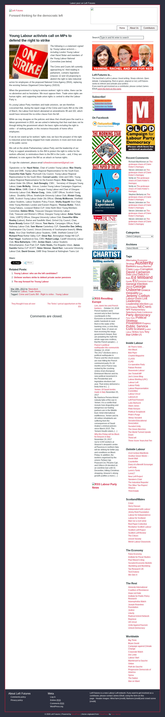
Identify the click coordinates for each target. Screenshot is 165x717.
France (150, 281)
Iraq (140, 293)
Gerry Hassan (134, 506)
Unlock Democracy (136, 628)
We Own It (132, 575)
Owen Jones (133, 406)
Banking (139, 266)
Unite (134, 334)
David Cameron (138, 272)
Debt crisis (131, 274)
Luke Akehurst (134, 403)
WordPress (76, 714)
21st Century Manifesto (138, 453)
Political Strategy (136, 319)
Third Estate (133, 491)
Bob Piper (132, 353)
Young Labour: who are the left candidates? (36, 273)
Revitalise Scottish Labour (139, 527)
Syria (141, 332)
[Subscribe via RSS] (102, 101)
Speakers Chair (135, 479)
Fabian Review (134, 368)
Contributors (149, 28)
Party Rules (130, 318)
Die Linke (132, 655)
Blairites (147, 266)
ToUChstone (133, 572)
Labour (24, 291)
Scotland (139, 329)
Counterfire (133, 462)
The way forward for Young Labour (31, 281)
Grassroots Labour (136, 370)
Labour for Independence (139, 515)
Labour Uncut (134, 394)
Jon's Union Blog (135, 376)
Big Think (132, 640)
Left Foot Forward (136, 400)
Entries (55, 700)
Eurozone (142, 281)
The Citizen (133, 536)
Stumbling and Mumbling (139, 566)
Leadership (133, 301)
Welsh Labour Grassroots (139, 542)
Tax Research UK (136, 569)
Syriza (131, 675)
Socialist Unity (134, 426)
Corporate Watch (135, 652)
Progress (146, 323)
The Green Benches (137, 429)
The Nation (133, 678)
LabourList (133, 397)
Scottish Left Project (137, 530)
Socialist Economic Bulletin (140, 563)
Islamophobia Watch (137, 602)
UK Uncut (132, 622)
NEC (141, 306)
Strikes (135, 332)
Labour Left (133, 382)
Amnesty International (137, 587)
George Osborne (136, 288)
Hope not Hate (134, 593)
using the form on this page (109, 89)
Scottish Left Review (137, 533)
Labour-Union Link (136, 298)
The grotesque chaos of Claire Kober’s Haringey (141, 164)
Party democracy (138, 315)
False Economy (135, 554)
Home (122, 28)
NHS (148, 306)
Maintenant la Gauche (138, 661)
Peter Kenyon (134, 409)
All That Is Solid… (136, 347)
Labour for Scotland (137, 518)
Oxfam (131, 664)
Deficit (142, 274)
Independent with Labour (139, 509)
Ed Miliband (142, 277)
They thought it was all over (23, 304)
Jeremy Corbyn (138, 296)
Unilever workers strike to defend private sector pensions (42, 277)
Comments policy (18, 697)
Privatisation (134, 323)
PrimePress (103, 714)
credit (122, 698)
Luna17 (131, 473)
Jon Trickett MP (135, 374)
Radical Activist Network (138, 616)
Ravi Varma (115, 714)
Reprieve (132, 619)
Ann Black (132, 350)
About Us (134, 28)
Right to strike (47, 294)
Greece (145, 290)
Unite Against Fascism (138, 625)
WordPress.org (56, 706)
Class (129, 269)
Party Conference (144, 312)
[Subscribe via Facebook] (104, 109)
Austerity (144, 262)
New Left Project (135, 476)
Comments (57, 703)
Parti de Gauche (135, 667)
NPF (128, 309)
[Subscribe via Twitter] (102, 107)
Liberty (131, 613)
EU (135, 281)
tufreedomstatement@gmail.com (58, 162)
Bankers (131, 266)
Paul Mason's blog (136, 560)
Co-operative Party (136, 365)
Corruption (146, 269)
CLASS (131, 359)
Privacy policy (17, 700)
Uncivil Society (134, 539)
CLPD (131, 362)
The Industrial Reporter (138, 482)
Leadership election (137, 303)
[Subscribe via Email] (102, 104)
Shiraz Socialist (135, 418)
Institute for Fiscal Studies (139, 557)
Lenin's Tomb (134, 470)
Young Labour (62, 294)
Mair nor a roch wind (137, 521)
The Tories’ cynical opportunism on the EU (64, 305)
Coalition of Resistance (138, 590)
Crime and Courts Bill (29, 294)
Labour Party (134, 385)
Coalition (136, 269)
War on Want (134, 681)
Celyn (130, 503)
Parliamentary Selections (135, 310)
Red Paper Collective (137, 524)
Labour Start (133, 658)
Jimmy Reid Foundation (138, 512)
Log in (53, 697)
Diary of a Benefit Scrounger (140, 464)
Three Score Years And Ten (140, 441)
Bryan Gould (133, 643)
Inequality (132, 293)
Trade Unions (34, 291)
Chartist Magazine (136, 356)
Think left (132, 438)
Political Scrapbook (136, 412)
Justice (131, 610)
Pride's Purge (134, 415)
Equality (129, 281)
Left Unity (132, 467)
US (140, 334)
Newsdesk (33, 289)
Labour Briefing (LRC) (138, 379)
